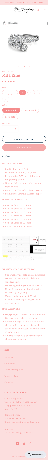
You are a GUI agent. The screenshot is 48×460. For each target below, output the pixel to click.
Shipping (8, 382)
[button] (3, 10)
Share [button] (8, 156)
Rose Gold (10, 117)
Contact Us (9, 363)
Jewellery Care (11, 376)
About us (8, 357)
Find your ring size (13, 369)
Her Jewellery (19, 456)
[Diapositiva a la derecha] (29, 66)
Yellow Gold (11, 110)
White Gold (30, 110)
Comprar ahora (24, 147)
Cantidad (6, 123)
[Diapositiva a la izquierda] (18, 66)
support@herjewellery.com (25, 422)
